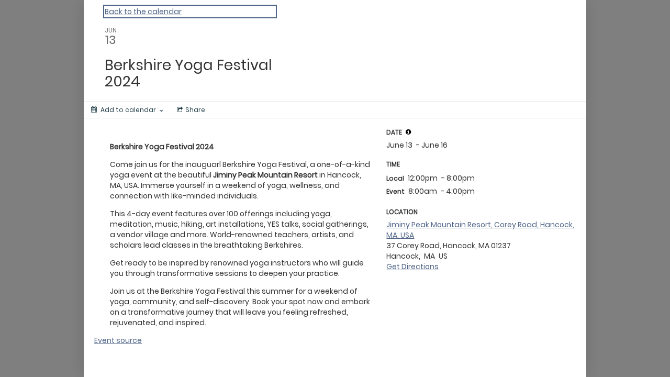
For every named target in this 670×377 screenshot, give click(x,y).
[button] (408, 132)
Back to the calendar (143, 11)
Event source (118, 340)
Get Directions (412, 266)
